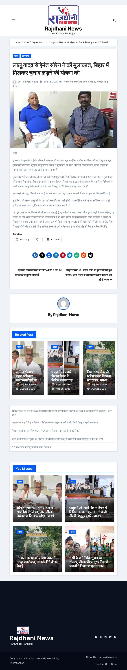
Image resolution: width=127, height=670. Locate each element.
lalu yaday (90, 81)
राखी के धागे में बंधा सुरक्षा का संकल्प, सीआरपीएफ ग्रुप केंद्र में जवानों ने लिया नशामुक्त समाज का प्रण (57, 439)
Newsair (51, 658)
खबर (16, 55)
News (114, 664)
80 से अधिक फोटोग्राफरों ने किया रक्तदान (31, 447)
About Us (91, 657)
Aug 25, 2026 (27, 388)
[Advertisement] (27, 603)
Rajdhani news (28, 384)
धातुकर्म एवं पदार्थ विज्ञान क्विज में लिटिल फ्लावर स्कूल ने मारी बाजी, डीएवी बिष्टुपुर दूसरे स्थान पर (55, 422)
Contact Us (101, 664)
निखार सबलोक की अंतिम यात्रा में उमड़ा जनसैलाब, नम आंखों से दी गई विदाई (99, 378)
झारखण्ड (25, 55)
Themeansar (17, 662)
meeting (103, 81)
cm (67, 81)
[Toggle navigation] (13, 20)
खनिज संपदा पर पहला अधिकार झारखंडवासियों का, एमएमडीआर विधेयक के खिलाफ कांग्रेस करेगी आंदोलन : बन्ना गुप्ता (36, 514)
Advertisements (108, 657)
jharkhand (77, 81)
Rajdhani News (63, 28)
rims (17, 86)
